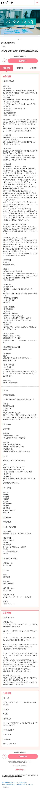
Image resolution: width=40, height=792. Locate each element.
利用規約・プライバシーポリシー (25, 784)
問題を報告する (20, 770)
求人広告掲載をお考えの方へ (9, 782)
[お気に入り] (4, 60)
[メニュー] (37, 2)
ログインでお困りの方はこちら (9, 784)
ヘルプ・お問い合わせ (21, 782)
